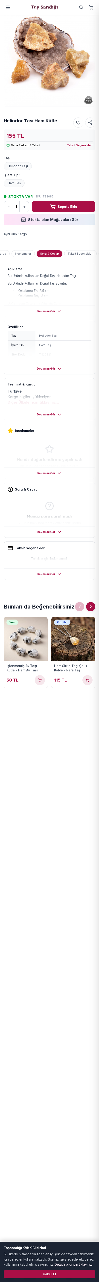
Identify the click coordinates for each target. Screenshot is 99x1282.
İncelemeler (23, 253)
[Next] (90, 606)
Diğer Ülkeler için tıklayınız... (33, 402)
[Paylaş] (90, 123)
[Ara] (81, 7)
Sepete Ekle (67, 207)
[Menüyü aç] (8, 7)
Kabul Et (49, 1274)
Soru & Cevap (49, 253)
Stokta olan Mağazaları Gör (53, 219)
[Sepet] (91, 7)
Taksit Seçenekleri (80, 145)
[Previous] (79, 606)
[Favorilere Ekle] (78, 123)
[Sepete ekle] (40, 680)
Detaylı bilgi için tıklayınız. (74, 1264)
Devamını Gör (46, 311)
